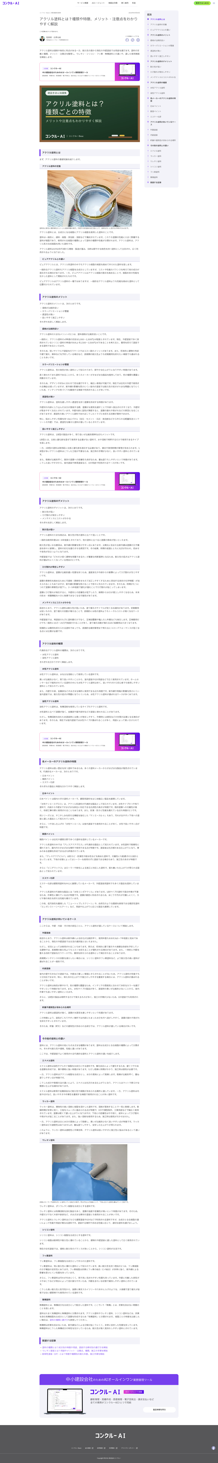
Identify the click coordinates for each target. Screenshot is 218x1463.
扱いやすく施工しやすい (160, 56)
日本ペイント (155, 106)
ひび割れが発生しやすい (160, 72)
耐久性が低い (155, 67)
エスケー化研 (155, 117)
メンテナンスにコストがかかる (163, 77)
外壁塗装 (154, 130)
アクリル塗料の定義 (158, 24)
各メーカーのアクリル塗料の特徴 (163, 99)
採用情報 (100, 1448)
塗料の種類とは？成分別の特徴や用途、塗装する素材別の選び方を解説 (75, 1347)
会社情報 (87, 1448)
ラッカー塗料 (155, 156)
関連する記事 (155, 182)
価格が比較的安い (157, 40)
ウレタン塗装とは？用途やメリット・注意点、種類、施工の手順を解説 (75, 1350)
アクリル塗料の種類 (158, 82)
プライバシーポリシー (128, 1448)
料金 (134, 3)
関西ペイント (155, 111)
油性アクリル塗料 (157, 93)
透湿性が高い (155, 51)
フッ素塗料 (154, 172)
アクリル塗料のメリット (160, 35)
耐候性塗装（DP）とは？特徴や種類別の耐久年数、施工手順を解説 (73, 1354)
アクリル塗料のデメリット (161, 61)
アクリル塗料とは (157, 19)
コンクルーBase (45, 13)
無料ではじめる (202, 3)
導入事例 (124, 3)
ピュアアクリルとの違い (160, 30)
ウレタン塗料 (155, 161)
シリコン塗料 (155, 167)
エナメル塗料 (155, 151)
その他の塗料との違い (159, 145)
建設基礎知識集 (56, 13)
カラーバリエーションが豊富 (162, 46)
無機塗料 (154, 177)
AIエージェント (98, 3)
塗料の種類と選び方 (59, 1320)
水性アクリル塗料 (157, 88)
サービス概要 (82, 3)
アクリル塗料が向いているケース (163, 123)
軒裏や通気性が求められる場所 (163, 140)
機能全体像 (113, 3)
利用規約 (112, 1448)
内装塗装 (154, 135)
